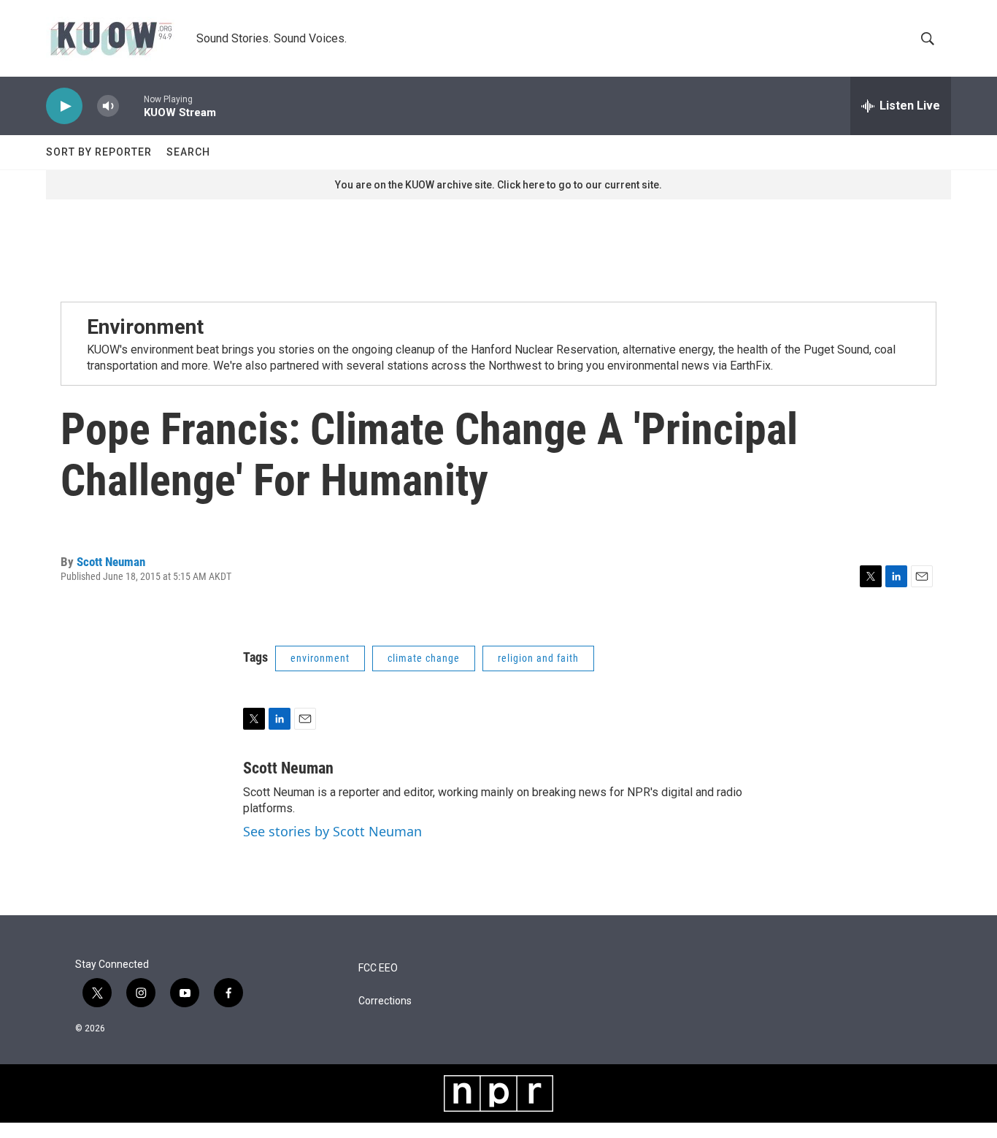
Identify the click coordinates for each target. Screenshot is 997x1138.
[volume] (108, 106)
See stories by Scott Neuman (332, 831)
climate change (424, 658)
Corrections (385, 1001)
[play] (64, 106)
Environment (145, 327)
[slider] (131, 105)
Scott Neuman (111, 561)
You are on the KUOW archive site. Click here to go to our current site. (498, 185)
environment (320, 658)
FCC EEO (378, 968)
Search (188, 152)
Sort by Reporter (99, 152)
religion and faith (538, 658)
